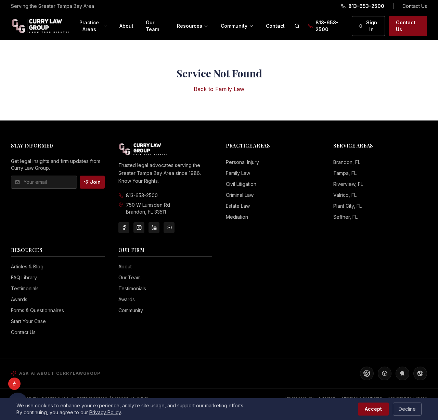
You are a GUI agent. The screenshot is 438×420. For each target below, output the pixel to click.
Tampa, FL (345, 173)
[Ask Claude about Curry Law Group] (402, 373)
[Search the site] (297, 26)
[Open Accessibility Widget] (14, 384)
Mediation (237, 217)
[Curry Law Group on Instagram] (138, 227)
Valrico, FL (345, 195)
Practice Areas (89, 26)
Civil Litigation (241, 184)
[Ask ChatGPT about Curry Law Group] (367, 373)
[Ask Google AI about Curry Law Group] (420, 373)
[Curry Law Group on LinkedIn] (154, 227)
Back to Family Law (219, 89)
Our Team (152, 26)
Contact (275, 26)
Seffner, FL (345, 217)
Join (95, 182)
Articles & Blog (27, 266)
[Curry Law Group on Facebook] (123, 227)
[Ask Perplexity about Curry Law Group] (384, 373)
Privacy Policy (105, 412)
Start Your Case (28, 321)
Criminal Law (240, 195)
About (126, 26)
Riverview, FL (348, 184)
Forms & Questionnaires (37, 310)
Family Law (238, 173)
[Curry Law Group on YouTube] (169, 227)
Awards (19, 299)
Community (234, 26)
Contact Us (414, 6)
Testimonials (25, 288)
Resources (189, 26)
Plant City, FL (347, 206)
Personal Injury (242, 162)
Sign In (371, 26)
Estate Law (238, 206)
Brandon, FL (346, 162)
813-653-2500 (366, 6)
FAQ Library (24, 277)
